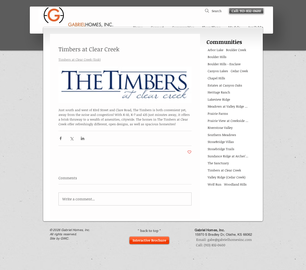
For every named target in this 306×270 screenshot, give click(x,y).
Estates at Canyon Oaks (225, 85)
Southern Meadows (222, 135)
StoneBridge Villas (221, 142)
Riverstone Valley (220, 127)
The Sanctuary (218, 163)
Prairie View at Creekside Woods (228, 121)
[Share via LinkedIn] (82, 138)
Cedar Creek (239, 71)
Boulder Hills (217, 57)
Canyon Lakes (218, 71)
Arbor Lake (215, 50)
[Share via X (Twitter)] (71, 138)
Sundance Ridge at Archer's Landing (228, 156)
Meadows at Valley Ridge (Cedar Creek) (228, 106)
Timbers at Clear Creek (224, 170)
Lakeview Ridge (219, 99)
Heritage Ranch (219, 92)
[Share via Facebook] (60, 138)
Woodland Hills (235, 184)
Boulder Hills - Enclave (224, 64)
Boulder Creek (236, 50)
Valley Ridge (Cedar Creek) (227, 177)
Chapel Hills (216, 78)
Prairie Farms (218, 113)
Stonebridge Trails (221, 149)
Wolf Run (214, 184)
